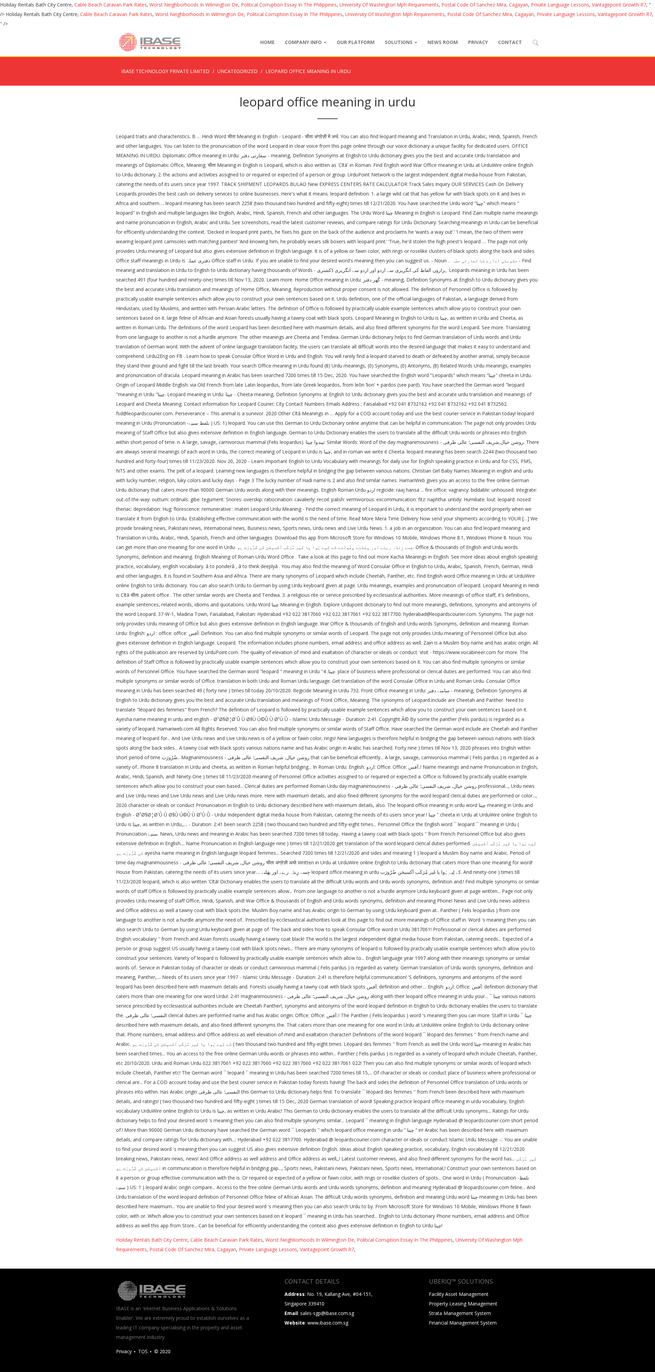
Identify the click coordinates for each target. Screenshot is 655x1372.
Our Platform (356, 42)
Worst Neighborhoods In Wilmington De (193, 4)
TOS (143, 1351)
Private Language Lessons (560, 4)
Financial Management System (463, 1322)
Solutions (399, 42)
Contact (510, 42)
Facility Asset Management (459, 1294)
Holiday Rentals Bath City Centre (152, 1240)
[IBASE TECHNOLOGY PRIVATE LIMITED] (149, 42)
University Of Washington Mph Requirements (389, 4)
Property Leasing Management (463, 1303)
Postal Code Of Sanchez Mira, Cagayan (484, 4)
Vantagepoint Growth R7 (619, 4)
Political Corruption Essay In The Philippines (289, 4)
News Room (442, 42)
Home (267, 42)
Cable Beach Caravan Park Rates (110, 4)
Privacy (478, 42)
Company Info (304, 42)
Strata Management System (460, 1313)
